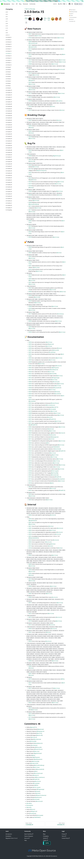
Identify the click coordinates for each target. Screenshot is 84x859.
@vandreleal (57, 449)
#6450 (30, 358)
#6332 (30, 536)
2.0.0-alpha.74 (9, 92)
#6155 (30, 97)
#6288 (30, 202)
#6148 (30, 548)
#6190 (30, 237)
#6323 (30, 73)
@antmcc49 (32, 161)
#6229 (30, 708)
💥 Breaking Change (73, 11)
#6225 (30, 713)
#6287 (30, 673)
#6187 (30, 490)
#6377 (30, 602)
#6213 (30, 206)
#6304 (30, 542)
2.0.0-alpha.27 (9, 189)
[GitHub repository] (69, 4)
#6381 (30, 528)
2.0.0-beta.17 (8, 48)
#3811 (30, 45)
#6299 (30, 417)
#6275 (30, 441)
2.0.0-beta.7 (8, 72)
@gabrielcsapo (56, 155)
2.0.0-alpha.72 (9, 97)
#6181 (30, 475)
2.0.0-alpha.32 (9, 177)
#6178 (30, 477)
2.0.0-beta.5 (8, 76)
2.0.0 (7, 32)
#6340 (30, 393)
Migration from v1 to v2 (11, 838)
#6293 (30, 421)
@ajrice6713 (55, 407)
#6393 (30, 383)
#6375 (30, 613)
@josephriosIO (32, 47)
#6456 (30, 515)
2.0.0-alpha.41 (9, 157)
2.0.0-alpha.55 (9, 136)
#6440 (30, 564)
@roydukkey (52, 352)
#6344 (30, 391)
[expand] (26, 22)
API (17, 4)
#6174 (30, 717)
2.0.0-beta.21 (8, 39)
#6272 (30, 445)
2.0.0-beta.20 (8, 42)
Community (32, 4)
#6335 (30, 403)
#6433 (30, 369)
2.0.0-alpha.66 (9, 111)
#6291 (30, 282)
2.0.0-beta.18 (8, 46)
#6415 (30, 60)
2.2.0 (7, 25)
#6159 (30, 546)
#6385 (30, 365)
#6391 (30, 265)
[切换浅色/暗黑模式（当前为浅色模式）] (72, 4)
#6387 (30, 593)
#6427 (30, 262)
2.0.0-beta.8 (8, 69)
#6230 (30, 702)
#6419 (30, 275)
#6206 (30, 467)
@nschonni (58, 365)
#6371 (30, 69)
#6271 (30, 439)
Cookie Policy (65, 838)
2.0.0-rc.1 (8, 35)
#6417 (30, 379)
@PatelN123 (52, 419)
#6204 (30, 494)
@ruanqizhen (61, 479)
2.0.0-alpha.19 (9, 207)
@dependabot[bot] (33, 538)
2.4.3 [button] (54, 4)
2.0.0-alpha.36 (9, 168)
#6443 (30, 256)
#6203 (30, 499)
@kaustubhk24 (57, 387)
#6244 (30, 231)
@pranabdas (57, 393)
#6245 (30, 62)
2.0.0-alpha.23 (9, 198)
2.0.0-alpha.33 (9, 175)
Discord (26, 838)
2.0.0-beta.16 (8, 51)
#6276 (30, 226)
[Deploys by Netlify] (47, 844)
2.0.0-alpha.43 (9, 154)
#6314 (30, 198)
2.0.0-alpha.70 (9, 101)
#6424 (30, 178)
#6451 (30, 34)
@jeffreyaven (55, 367)
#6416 (30, 54)
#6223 (30, 455)
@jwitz (51, 483)
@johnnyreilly (54, 473)
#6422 (30, 373)
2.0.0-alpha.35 (9, 170)
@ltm (47, 443)
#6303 (30, 321)
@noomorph (61, 69)
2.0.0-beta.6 (8, 74)
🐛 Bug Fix (71, 13)
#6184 (30, 473)
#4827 (30, 159)
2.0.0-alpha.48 (9, 150)
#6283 (30, 131)
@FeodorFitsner (55, 403)
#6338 (30, 195)
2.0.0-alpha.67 (9, 108)
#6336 (30, 395)
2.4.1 (7, 16)
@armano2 (62, 433)
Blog (20, 4)
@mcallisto (59, 101)
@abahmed (50, 429)
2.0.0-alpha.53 (9, 141)
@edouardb (55, 350)
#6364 (30, 530)
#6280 (30, 431)
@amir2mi (51, 439)
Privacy (63, 834)
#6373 (30, 617)
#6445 (30, 367)
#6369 (30, 628)
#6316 (30, 407)
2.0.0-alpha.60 (9, 124)
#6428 (30, 371)
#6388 (30, 64)
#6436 (30, 569)
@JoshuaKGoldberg (34, 204)
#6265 (30, 447)
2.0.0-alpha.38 (9, 164)
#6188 (30, 471)
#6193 (30, 461)
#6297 (30, 419)
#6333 (30, 389)
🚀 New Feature (72, 9)
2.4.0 (7, 19)
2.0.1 (7, 30)
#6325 (30, 532)
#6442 (30, 555)
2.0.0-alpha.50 (9, 145)
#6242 (30, 449)
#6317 (30, 314)
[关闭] (82, 1)
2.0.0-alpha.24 (9, 196)
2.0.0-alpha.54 (9, 138)
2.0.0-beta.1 (8, 85)
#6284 (30, 326)
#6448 (30, 362)
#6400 (30, 295)
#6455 (30, 352)
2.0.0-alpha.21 (9, 203)
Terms (63, 836)
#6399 (30, 586)
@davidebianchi (54, 369)
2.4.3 (7, 12)
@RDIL (62, 679)
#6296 (30, 342)
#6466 (30, 41)
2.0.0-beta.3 (8, 81)
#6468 (30, 155)
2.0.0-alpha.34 (9, 173)
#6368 (30, 291)
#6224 (30, 453)
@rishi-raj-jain (54, 471)
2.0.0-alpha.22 (9, 200)
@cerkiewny (60, 314)
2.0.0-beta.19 (8, 44)
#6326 (30, 540)
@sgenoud (50, 344)
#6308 (30, 413)
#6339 (30, 301)
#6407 (30, 120)
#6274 (30, 435)
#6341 (30, 632)
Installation (8, 836)
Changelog (45, 836)
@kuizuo (59, 348)
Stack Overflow (28, 834)
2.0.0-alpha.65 (9, 113)
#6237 (30, 688)
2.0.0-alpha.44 (9, 152)
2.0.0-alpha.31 (9, 180)
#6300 (30, 220)
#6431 (30, 350)
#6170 (30, 479)
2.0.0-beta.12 (8, 60)
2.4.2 (7, 14)
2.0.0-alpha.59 (9, 127)
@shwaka (57, 391)
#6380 (30, 597)
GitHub (45, 1)
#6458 (30, 348)
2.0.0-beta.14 (8, 55)
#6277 (30, 682)
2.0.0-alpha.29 (9, 184)
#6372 (30, 624)
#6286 (30, 661)
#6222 (30, 544)
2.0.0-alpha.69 (9, 104)
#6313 (30, 409)
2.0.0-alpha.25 (9, 193)
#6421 (30, 526)
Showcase (25, 4)
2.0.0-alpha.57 (9, 131)
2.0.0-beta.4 (8, 78)
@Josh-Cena (38, 35)
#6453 (30, 354)
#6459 (30, 344)
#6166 (30, 106)
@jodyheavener (33, 520)
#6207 (30, 465)
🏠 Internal (71, 19)
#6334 (30, 346)
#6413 (30, 579)
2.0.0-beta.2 (8, 83)
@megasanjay (55, 377)
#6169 (30, 101)
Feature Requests (28, 836)
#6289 (30, 125)
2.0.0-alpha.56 (9, 134)
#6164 (30, 481)
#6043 (30, 433)
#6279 (30, 679)
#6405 (30, 278)
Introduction (9, 834)
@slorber (52, 106)
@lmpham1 (32, 80)
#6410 (30, 377)
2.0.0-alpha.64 (9, 115)
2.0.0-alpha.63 (9, 118)
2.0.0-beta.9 (8, 67)
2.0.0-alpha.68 (9, 106)
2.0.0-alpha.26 (9, 191)
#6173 (30, 93)
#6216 (30, 49)
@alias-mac (62, 291)
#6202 (30, 172)
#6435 (30, 165)
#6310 (30, 168)
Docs (13, 4)
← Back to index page (29, 9)
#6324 (30, 641)
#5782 (30, 37)
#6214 (30, 457)
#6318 (30, 411)
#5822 (30, 288)
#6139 (30, 78)
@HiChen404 (53, 373)
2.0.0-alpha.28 (9, 187)
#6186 (30, 332)
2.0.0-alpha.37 (9, 166)
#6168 (30, 185)
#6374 (30, 621)
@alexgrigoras (54, 437)
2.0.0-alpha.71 (9, 99)
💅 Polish (71, 15)
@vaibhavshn (52, 435)
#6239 (30, 82)
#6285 (30, 427)
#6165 (30, 110)
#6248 (30, 88)
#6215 (30, 459)
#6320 (30, 399)
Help (25, 840)
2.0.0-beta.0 (8, 88)
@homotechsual (33, 43)
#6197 (30, 183)
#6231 (30, 423)
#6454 (30, 150)
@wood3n (49, 417)
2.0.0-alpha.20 (9, 205)
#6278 (30, 437)
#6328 (30, 534)
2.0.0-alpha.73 (9, 94)
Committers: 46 (72, 21)
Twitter (56, 1)
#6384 (30, 191)
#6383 (30, 385)
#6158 (30, 483)
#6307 (30, 415)
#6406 (30, 381)
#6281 (30, 429)
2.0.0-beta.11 (8, 62)
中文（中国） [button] (63, 4)
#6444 (30, 518)
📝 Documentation (73, 17)
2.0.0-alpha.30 (9, 182)
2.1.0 (7, 28)
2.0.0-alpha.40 (9, 159)
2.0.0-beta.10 (8, 65)
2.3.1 (7, 21)
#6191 (30, 469)
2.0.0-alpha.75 (9, 90)
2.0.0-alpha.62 (9, 120)
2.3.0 (7, 23)
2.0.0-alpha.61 (9, 122)
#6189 (30, 308)
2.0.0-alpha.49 (9, 147)
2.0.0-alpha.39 (9, 161)
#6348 (30, 387)
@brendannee (54, 475)
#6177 (30, 210)
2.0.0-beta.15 (8, 53)
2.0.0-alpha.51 (9, 143)
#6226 (30, 451)
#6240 (30, 269)
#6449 (30, 360)
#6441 (30, 522)
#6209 (30, 463)
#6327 (30, 405)
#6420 (30, 375)
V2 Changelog (9, 210)
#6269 (30, 443)
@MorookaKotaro (50, 405)
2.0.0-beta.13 (8, 58)
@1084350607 (55, 447)
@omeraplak (52, 409)
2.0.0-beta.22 (8, 37)
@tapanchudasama (41, 170)
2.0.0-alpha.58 (9, 129)
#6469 (30, 247)
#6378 (30, 181)
